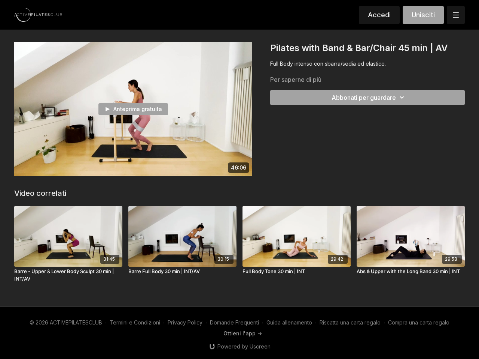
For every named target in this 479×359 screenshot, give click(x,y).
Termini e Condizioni (135, 322)
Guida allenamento (289, 322)
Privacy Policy (185, 322)
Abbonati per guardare (364, 97)
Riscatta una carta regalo (350, 322)
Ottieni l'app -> (242, 333)
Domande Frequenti (234, 322)
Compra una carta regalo (418, 322)
